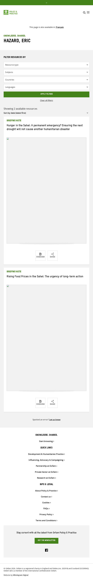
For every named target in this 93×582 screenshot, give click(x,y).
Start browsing (46, 441)
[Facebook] (46, 550)
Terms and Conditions (46, 520)
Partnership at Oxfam (46, 466)
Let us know (54, 419)
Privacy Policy (45, 514)
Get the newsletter (46, 540)
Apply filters (46, 94)
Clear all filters (46, 100)
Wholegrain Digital (20, 575)
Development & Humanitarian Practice (46, 454)
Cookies (46, 502)
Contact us (46, 497)
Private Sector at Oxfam (46, 472)
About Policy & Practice (46, 491)
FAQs (45, 508)
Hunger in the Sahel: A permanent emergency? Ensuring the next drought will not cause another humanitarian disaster (45, 127)
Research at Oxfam (46, 478)
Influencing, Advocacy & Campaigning (46, 460)
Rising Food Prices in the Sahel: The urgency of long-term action (45, 277)
